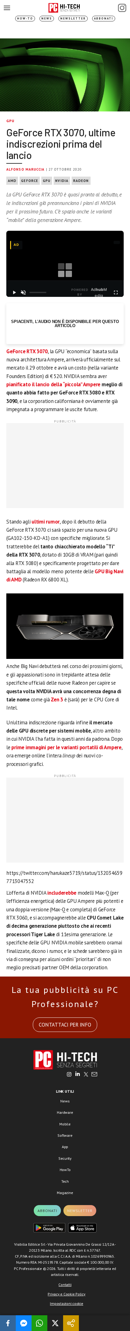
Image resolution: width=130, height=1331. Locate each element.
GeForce (29, 180)
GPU (10, 120)
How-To (25, 18)
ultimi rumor (46, 521)
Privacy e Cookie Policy (66, 1294)
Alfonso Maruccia (25, 169)
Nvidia (61, 180)
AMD (12, 180)
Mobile (65, 1124)
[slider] (37, 292)
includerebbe (61, 892)
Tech (65, 1181)
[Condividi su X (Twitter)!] (55, 1323)
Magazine (65, 1192)
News (46, 18)
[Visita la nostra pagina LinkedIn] (77, 1074)
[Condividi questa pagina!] (71, 1323)
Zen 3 (57, 699)
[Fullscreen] (116, 292)
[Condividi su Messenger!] (24, 1323)
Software (64, 1135)
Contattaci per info (65, 1024)
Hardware (65, 1112)
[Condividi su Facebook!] (8, 1323)
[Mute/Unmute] (23, 292)
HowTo (65, 1169)
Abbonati (103, 18)
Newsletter (73, 18)
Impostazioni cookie (66, 1303)
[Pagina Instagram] (122, 8)
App (65, 1146)
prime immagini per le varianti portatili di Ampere (66, 747)
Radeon (81, 180)
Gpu (46, 180)
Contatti (64, 1284)
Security (65, 1158)
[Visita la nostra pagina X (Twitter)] (86, 1074)
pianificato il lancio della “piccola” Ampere (53, 384)
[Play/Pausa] (14, 292)
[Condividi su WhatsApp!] (39, 1323)
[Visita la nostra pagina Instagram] (69, 1074)
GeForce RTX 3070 (27, 351)
